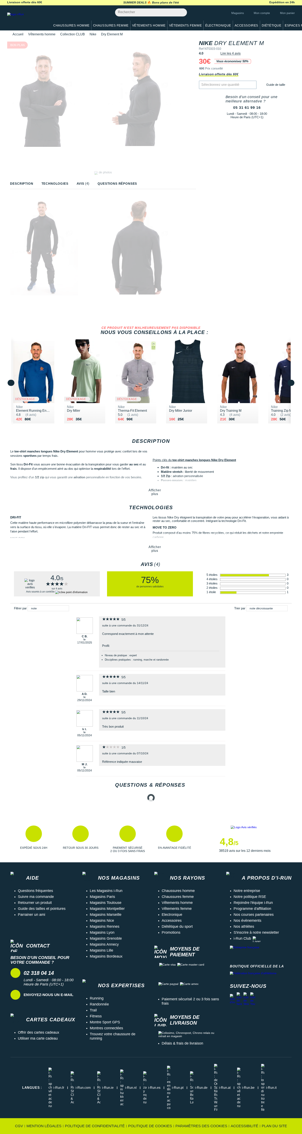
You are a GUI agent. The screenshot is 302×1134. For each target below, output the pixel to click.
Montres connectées (106, 1028)
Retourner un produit (35, 903)
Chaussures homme (178, 891)
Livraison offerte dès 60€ (218, 74)
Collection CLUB (72, 34)
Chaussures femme (178, 897)
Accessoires (172, 920)
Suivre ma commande (36, 897)
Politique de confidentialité (95, 1126)
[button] (33, 839)
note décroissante (261, 608)
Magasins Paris (102, 897)
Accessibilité (244, 1126)
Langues (32, 1087)
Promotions (171, 932)
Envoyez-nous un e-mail (48, 995)
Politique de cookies (150, 1126)
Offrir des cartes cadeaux (38, 1032)
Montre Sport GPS (105, 1022)
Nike (93, 34)
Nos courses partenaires (254, 915)
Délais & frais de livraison (182, 1043)
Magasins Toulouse (105, 903)
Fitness (96, 1016)
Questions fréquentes (35, 891)
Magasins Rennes (104, 926)
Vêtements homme (41, 34)
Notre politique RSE (250, 897)
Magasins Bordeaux (106, 956)
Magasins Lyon (102, 932)
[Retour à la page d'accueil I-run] (26, 19)
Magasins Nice (102, 920)
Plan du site (274, 1126)
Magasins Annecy (104, 944)
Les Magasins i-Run (106, 891)
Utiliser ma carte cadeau (38, 1038)
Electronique (172, 915)
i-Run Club (242, 938)
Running (97, 998)
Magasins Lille (101, 950)
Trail (93, 1010)
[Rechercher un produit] (181, 12)
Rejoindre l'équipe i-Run (253, 903)
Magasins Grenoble (106, 938)
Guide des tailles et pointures (42, 909)
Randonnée (99, 1004)
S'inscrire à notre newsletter (256, 932)
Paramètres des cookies (201, 1126)
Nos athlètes (244, 926)
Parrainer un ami (31, 915)
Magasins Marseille (105, 915)
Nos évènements (247, 920)
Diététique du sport (177, 926)
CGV (19, 1126)
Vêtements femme (177, 909)
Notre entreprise (247, 891)
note (34, 608)
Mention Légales (44, 1126)
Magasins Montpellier (107, 909)
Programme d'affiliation (252, 909)
